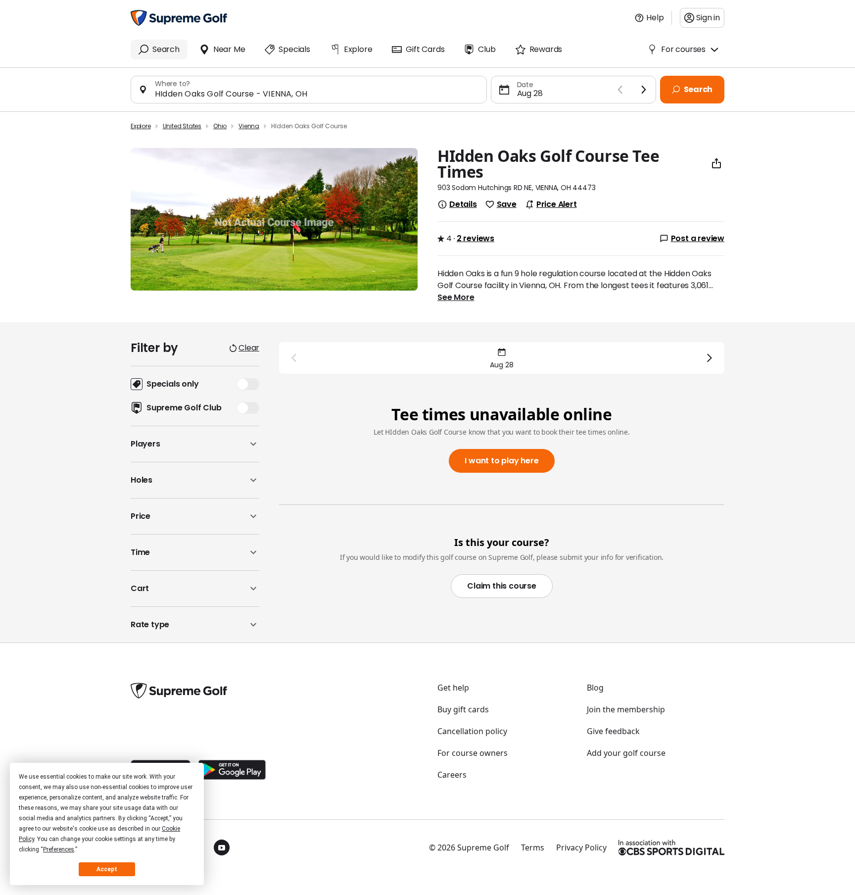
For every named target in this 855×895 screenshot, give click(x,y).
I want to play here (501, 460)
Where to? (172, 84)
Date (525, 85)
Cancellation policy (472, 731)
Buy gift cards (463, 709)
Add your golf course (626, 753)
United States (182, 126)
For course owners (472, 753)
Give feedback (613, 731)
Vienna (248, 126)
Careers (452, 775)
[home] (179, 18)
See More (455, 297)
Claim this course (501, 586)
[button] (195, 444)
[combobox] (316, 94)
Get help (453, 688)
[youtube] (222, 847)
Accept (106, 869)
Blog (595, 688)
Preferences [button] (58, 849)
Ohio (220, 126)
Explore (141, 126)
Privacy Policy (581, 847)
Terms (532, 847)
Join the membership (626, 709)
